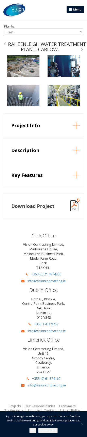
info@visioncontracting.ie (46, 281)
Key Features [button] (27, 175)
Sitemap (34, 410)
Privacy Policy (69, 410)
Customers (67, 406)
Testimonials (14, 410)
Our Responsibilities (40, 406)
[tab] (43, 125)
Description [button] (25, 150)
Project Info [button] (25, 125)
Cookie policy (48, 430)
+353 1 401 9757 (45, 324)
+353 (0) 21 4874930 (45, 274)
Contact (50, 410)
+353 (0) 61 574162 (45, 378)
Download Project (32, 206)
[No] (82, 424)
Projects (14, 406)
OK (33, 430)
